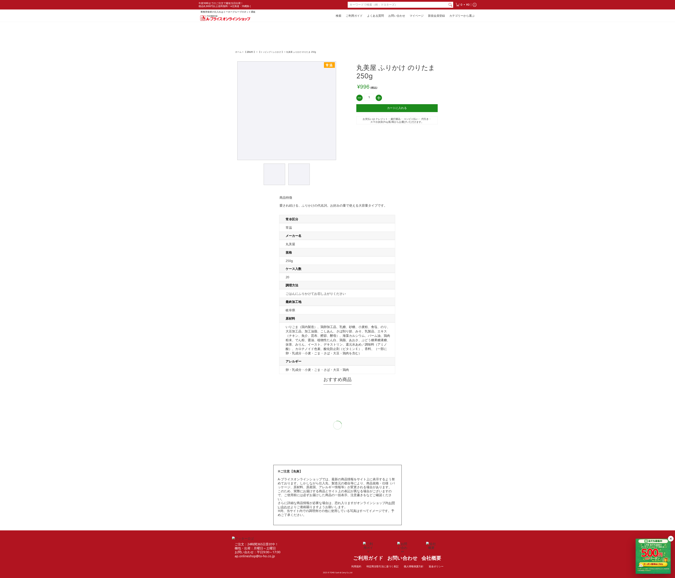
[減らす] (359, 98)
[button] (462, 4)
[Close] (671, 538)
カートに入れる (397, 108)
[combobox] (398, 5)
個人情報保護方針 (413, 566)
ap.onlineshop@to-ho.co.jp (255, 556)
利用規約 (356, 566)
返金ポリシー (436, 566)
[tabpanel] (337, 285)
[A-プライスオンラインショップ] (225, 18)
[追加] (379, 98)
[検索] (450, 5)
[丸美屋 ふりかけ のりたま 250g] (274, 174)
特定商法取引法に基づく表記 (382, 566)
